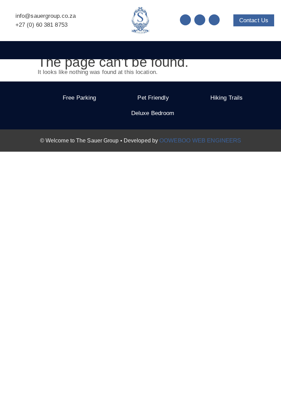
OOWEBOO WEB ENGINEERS (200, 140)
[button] (140, 50)
